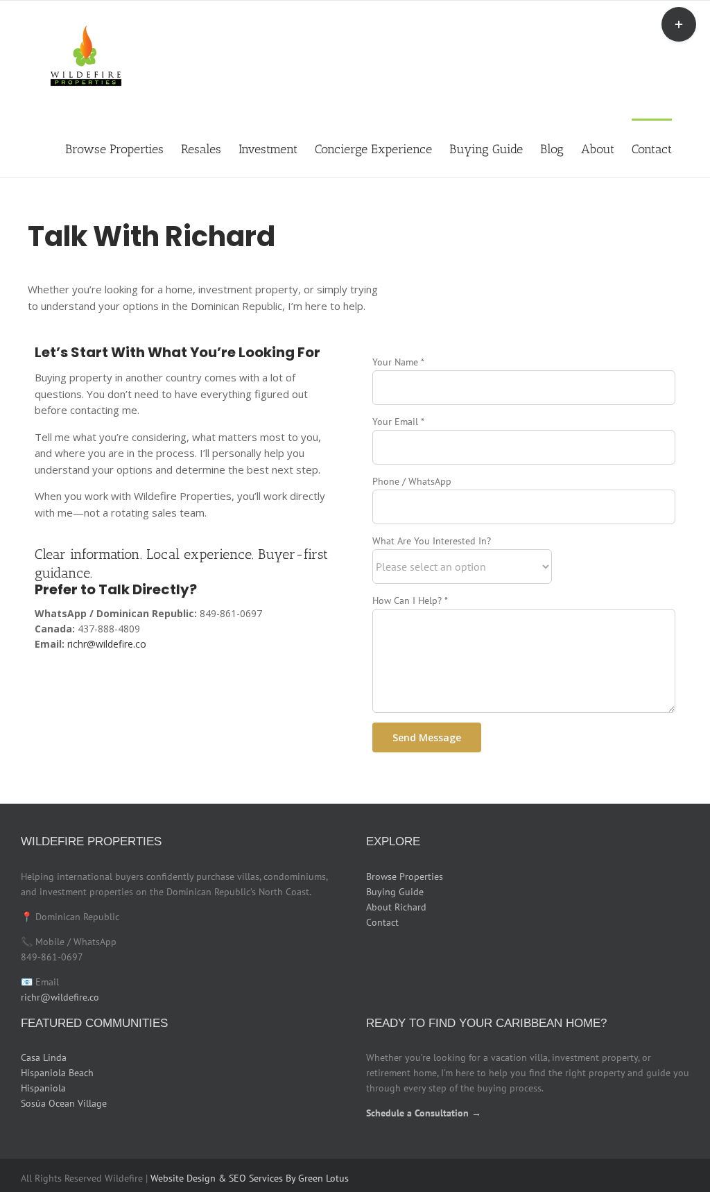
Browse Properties (404, 876)
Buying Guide (395, 892)
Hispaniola (43, 1088)
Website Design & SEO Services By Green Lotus (249, 1178)
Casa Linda (44, 1057)
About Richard (396, 907)
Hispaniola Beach (57, 1072)
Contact (382, 922)
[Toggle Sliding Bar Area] (678, 24)
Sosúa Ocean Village (64, 1103)
